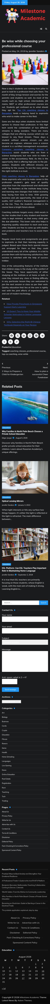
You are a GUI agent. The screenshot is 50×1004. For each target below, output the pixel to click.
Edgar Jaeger (7, 438)
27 (23, 978)
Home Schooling (8, 757)
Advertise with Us (8, 824)
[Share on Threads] (10, 341)
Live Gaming (6, 765)
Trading (5, 801)
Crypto (4, 730)
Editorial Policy (7, 842)
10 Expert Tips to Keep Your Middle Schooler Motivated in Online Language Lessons (22, 314)
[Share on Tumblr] (4, 341)
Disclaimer (6, 837)
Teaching (5, 792)
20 (23, 974)
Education (16, 347)
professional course (36, 351)
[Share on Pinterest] (36, 335)
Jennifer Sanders (36, 51)
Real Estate (6, 779)
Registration (6, 783)
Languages (6, 761)
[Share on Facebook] (11, 335)
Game (4, 748)
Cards (4, 726)
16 (43, 971)
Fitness (4, 739)
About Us (5, 812)
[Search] (46, 29)
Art (3, 713)
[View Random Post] (41, 29)
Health (4, 752)
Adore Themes (25, 1000)
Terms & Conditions (9, 833)
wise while (23, 354)
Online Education (8, 774)
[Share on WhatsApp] (30, 335)
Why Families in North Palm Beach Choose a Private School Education (22, 432)
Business (5, 721)
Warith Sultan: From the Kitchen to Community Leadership (24, 892)
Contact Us (6, 829)
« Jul (4, 988)
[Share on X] (17, 335)
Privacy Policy (7, 816)
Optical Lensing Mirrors (12, 501)
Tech (4, 796)
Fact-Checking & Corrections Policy (15, 846)
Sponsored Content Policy (11, 850)
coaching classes (18, 351)
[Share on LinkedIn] (23, 335)
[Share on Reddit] (42, 335)
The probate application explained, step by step (20, 910)
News (4, 770)
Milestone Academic (29, 997)
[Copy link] (16, 341)
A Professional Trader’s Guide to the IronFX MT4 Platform (23, 881)
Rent (4, 788)
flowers (4, 743)
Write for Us (6, 820)
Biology (5, 717)
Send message (10, 689)
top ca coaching (9, 354)
